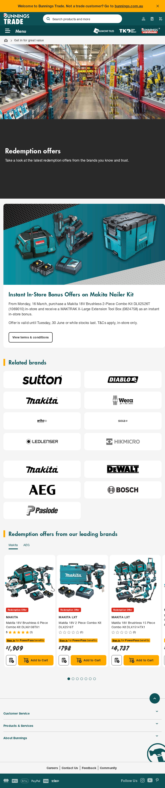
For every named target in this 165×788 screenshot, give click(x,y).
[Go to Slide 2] (73, 678)
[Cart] (160, 18)
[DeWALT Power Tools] (123, 469)
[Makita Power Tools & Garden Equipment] (42, 400)
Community (108, 768)
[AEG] (42, 490)
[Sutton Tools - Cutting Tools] (42, 380)
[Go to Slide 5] (86, 678)
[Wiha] (42, 421)
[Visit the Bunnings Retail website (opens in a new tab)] (150, 31)
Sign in (11, 640)
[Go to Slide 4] (81, 678)
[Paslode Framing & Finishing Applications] (42, 510)
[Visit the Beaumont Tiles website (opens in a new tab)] (103, 31)
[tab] (13, 546)
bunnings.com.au (129, 6)
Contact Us (70, 768)
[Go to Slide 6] (90, 678)
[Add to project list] (11, 660)
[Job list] (152, 18)
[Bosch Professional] (123, 490)
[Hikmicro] (123, 442)
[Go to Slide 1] (68, 678)
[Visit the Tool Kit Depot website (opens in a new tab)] (127, 31)
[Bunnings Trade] (16, 23)
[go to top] (155, 698)
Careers (52, 768)
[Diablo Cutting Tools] (123, 380)
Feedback (89, 768)
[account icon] (143, 18)
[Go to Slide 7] (94, 678)
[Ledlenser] (42, 442)
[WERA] (123, 400)
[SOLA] (123, 421)
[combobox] (82, 18)
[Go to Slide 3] (77, 678)
